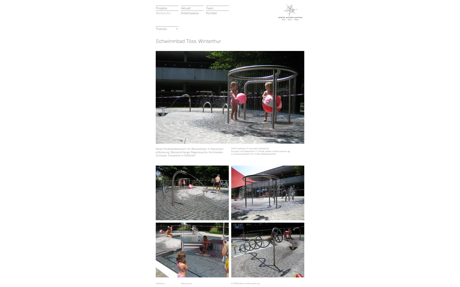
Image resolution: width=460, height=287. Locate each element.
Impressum (160, 283)
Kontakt (211, 13)
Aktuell (185, 8)
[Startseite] (290, 12)
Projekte (161, 8)
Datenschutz (186, 283)
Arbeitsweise (190, 13)
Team (210, 8)
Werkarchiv (163, 13)
